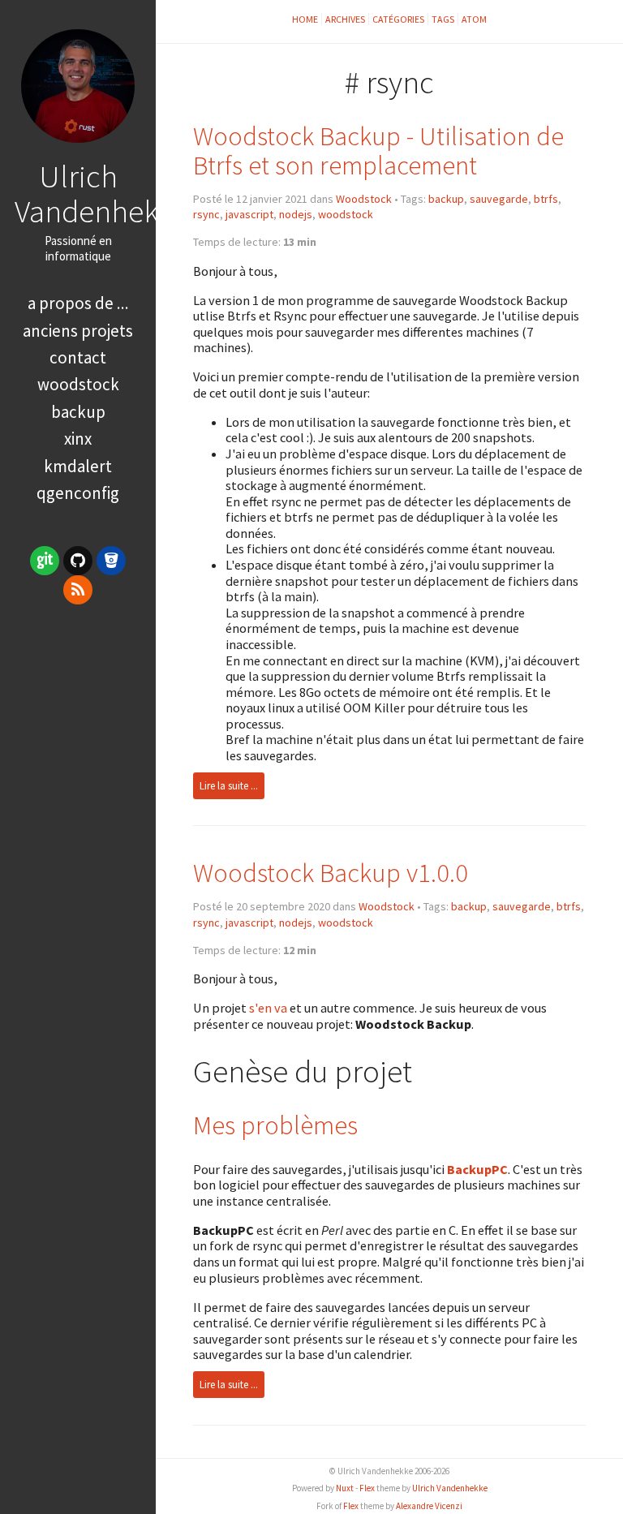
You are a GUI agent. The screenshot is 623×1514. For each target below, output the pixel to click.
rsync (206, 214)
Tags (443, 19)
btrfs (546, 198)
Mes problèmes (275, 1125)
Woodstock (364, 198)
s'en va (268, 1008)
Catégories (398, 19)
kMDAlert (78, 466)
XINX (78, 438)
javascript (249, 214)
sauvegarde (499, 198)
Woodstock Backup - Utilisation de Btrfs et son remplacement (378, 150)
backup (446, 198)
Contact (77, 357)
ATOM (474, 19)
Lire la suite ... (229, 786)
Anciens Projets (78, 331)
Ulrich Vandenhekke (102, 193)
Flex (367, 1488)
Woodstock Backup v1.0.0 (330, 872)
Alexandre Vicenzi (429, 1506)
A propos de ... (78, 303)
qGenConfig (78, 493)
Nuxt (345, 1488)
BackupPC (477, 1169)
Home (305, 19)
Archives (345, 19)
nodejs (295, 214)
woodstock (345, 214)
